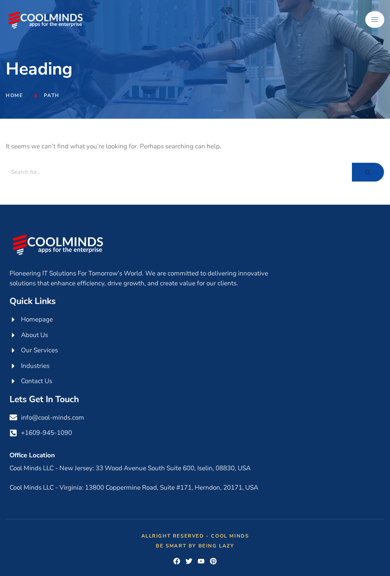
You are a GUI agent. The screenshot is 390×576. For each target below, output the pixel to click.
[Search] (368, 172)
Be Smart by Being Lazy (195, 546)
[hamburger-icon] (374, 19)
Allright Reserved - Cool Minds (195, 536)
